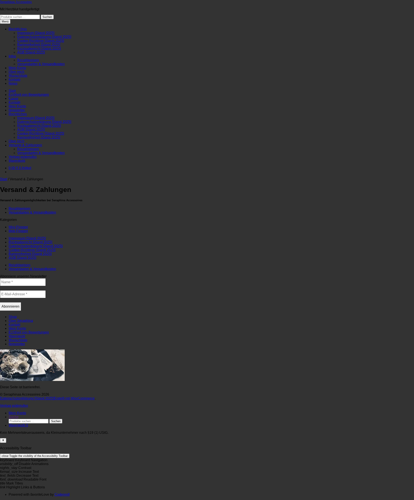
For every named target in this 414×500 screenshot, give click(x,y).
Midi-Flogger (18, 231)
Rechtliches (18, 29)
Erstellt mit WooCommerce (74, 398)
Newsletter (17, 110)
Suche (14, 417)
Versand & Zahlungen (25, 145)
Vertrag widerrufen (23, 157)
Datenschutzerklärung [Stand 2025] (44, 37)
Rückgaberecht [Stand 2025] (39, 48)
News (13, 83)
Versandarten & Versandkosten (41, 64)
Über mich (16, 72)
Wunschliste (18, 75)
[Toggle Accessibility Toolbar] (3, 440)
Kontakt (14, 79)
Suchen (47, 17)
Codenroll (62, 494)
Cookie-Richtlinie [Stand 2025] (40, 40)
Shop (13, 317)
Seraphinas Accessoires (16, 2)
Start (12, 91)
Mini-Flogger (18, 227)
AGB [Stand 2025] (31, 52)
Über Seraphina (21, 320)
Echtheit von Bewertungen (29, 94)
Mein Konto (17, 68)
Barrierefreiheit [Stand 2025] (38, 44)
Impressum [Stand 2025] (35, 33)
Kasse (13, 98)
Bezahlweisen (28, 60)
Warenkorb (17, 160)
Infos (12, 56)
